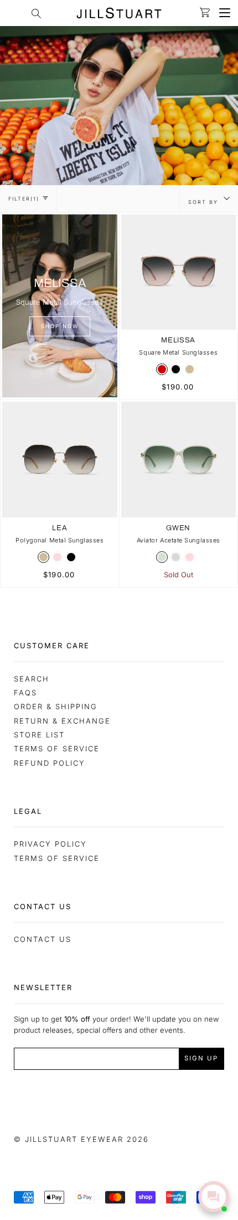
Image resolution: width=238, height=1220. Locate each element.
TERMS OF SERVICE (57, 858)
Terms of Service (57, 748)
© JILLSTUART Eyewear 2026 (81, 1139)
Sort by (204, 202)
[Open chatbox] (213, 1196)
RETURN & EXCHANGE (62, 720)
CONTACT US (42, 939)
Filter (23, 199)
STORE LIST (39, 734)
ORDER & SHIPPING (55, 706)
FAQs (25, 692)
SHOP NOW (60, 326)
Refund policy (49, 762)
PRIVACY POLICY (50, 843)
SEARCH (31, 678)
